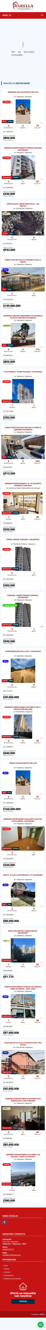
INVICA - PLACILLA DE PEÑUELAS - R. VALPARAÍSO (23, 875)
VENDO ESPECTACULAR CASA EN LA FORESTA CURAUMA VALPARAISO (23, 429)
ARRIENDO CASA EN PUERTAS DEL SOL (23, 92)
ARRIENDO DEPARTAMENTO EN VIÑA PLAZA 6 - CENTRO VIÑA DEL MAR (23, 708)
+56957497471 (8, 1249)
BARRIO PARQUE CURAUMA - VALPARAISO (23, 539)
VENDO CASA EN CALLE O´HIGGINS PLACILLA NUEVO (23, 261)
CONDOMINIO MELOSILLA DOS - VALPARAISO (23, 651)
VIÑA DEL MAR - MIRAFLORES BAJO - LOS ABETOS (23, 205)
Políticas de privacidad (12, 1279)
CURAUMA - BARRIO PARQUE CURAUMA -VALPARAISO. (23, 596)
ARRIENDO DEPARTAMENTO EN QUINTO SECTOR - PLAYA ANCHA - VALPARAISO (23, 820)
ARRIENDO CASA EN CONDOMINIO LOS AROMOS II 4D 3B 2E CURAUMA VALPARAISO (23, 317)
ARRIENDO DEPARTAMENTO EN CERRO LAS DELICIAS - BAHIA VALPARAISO (23, 1156)
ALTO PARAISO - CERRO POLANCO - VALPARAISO (23, 372)
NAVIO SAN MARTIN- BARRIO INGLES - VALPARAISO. (23, 932)
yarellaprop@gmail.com (11, 1255)
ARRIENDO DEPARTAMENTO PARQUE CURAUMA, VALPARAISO (23, 149)
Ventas (6, 1269)
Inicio (6, 1266)
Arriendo (7, 1272)
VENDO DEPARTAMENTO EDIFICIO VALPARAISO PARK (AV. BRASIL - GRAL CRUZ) (23, 988)
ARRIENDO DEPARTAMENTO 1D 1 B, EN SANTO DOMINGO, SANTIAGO (23, 485)
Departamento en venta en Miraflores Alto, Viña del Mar (23, 1044)
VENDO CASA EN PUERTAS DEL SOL (23, 763)
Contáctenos (8, 1275)
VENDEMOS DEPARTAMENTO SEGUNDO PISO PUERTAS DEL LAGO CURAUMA (23, 1100)
